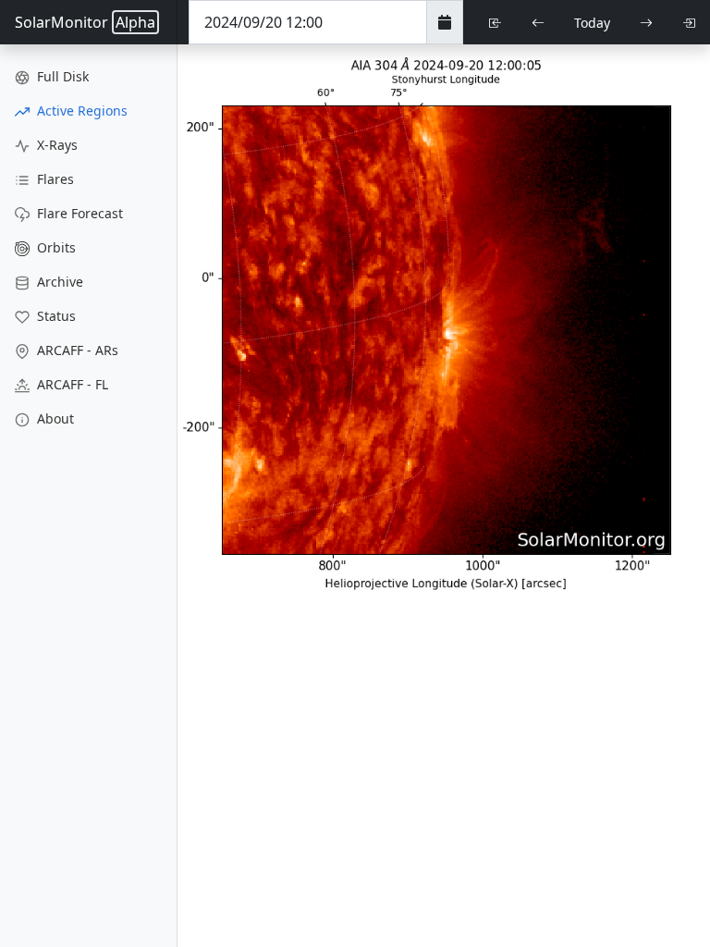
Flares (53, 179)
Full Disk (61, 76)
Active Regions (80, 110)
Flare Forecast (78, 213)
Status (54, 316)
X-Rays (55, 145)
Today (592, 22)
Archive (58, 281)
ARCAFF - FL (70, 384)
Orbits (54, 247)
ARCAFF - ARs (75, 350)
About (53, 418)
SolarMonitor (85, 22)
